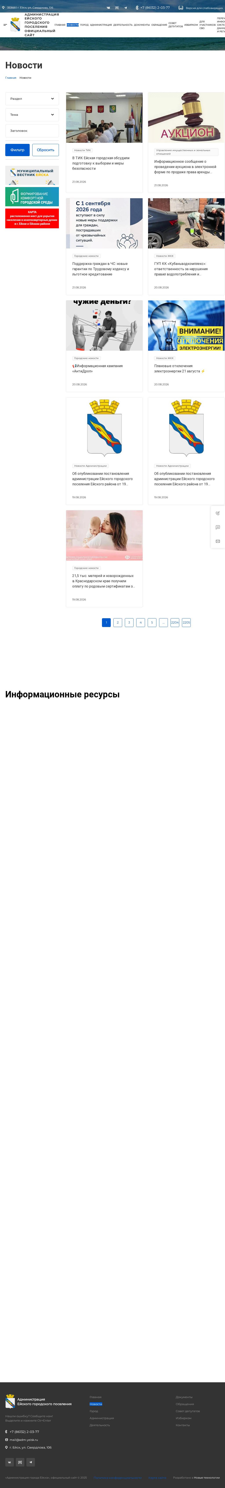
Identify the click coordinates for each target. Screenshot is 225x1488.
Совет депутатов (176, 25)
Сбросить (45, 150)
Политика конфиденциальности (118, 1477)
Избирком (191, 24)
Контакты (183, 1425)
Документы (142, 24)
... (164, 622)
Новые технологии (207, 1477)
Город (84, 24)
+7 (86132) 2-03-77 (155, 7)
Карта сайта (157, 1477)
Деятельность (122, 24)
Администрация (101, 24)
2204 (175, 622)
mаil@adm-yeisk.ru (24, 1440)
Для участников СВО (208, 25)
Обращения (159, 24)
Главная (59, 24)
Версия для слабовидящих (204, 8)
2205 (186, 622)
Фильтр (17, 150)
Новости (73, 24)
